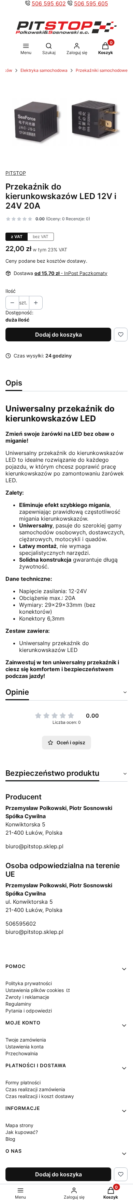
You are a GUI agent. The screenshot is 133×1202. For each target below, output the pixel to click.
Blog (10, 1139)
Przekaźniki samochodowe (102, 70)
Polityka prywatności (28, 983)
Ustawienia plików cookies (35, 990)
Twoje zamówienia (25, 1040)
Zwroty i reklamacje (27, 997)
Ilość (10, 291)
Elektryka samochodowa (44, 70)
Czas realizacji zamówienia (35, 1089)
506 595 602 (49, 3)
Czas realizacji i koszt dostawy (39, 1096)
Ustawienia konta (24, 1046)
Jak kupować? (21, 1132)
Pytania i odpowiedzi (28, 1011)
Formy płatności (23, 1082)
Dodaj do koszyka (58, 334)
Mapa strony (19, 1125)
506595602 (20, 923)
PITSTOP (15, 173)
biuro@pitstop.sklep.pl (34, 846)
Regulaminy (18, 1004)
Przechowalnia (21, 1053)
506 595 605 (91, 3)
